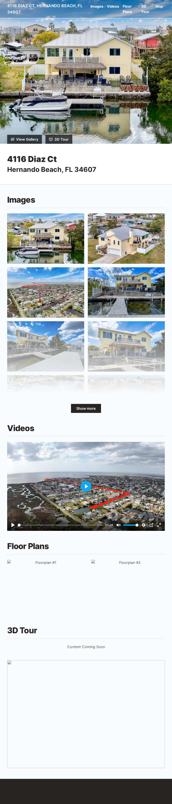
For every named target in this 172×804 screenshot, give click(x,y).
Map (159, 6)
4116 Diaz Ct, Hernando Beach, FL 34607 (45, 8)
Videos (113, 6)
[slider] (60, 525)
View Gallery (27, 139)
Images (96, 6)
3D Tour (145, 9)
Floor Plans (127, 9)
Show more (86, 408)
